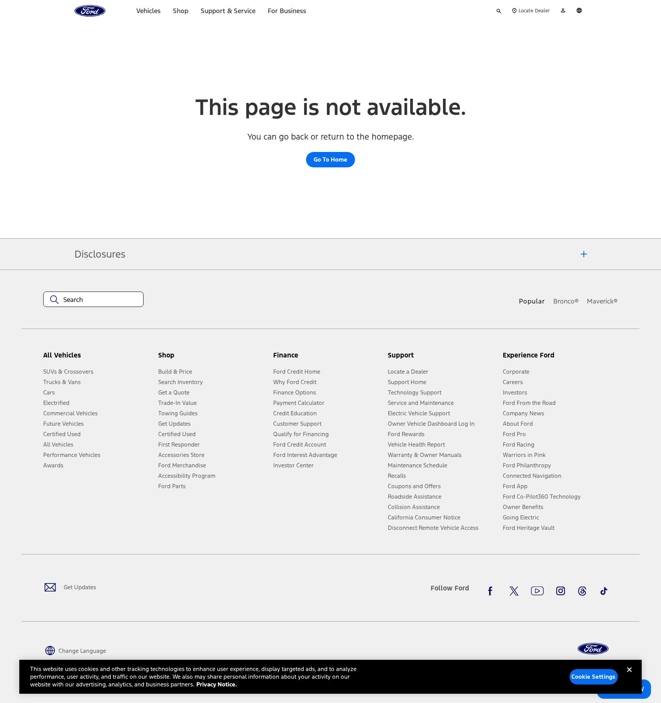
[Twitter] (514, 591)
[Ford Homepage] (593, 648)
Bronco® (566, 301)
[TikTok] (604, 591)
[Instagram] (560, 591)
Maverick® (602, 301)
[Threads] (582, 591)
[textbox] (93, 299)
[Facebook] (492, 591)
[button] (212, 358)
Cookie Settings (593, 676)
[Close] (629, 676)
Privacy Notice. (216, 684)
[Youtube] (537, 591)
